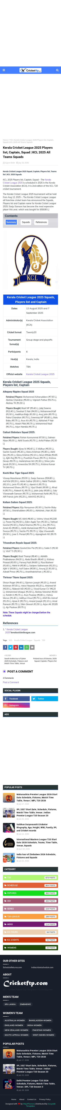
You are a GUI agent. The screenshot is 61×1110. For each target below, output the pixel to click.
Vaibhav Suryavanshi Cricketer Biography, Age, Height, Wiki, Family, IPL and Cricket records (37, 827)
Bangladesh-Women (40, 1020)
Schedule (28, 885)
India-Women (34, 1025)
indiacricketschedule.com (42, 967)
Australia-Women (15, 1020)
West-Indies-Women (43, 1035)
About (21, 1099)
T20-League (28, 916)
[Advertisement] (30, 33)
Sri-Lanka (10, 1004)
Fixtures (28, 893)
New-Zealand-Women (16, 1030)
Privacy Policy (44, 1099)
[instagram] (16, 705)
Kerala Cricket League (23, 640)
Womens (28, 947)
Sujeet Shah (10, 163)
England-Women (14, 1025)
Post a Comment (11, 682)
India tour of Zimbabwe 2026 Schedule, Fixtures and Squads (36, 856)
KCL (10, 640)
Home (5, 140)
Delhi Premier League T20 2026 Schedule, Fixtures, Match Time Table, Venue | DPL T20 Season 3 (36, 1083)
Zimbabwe (25, 1004)
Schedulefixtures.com (12, 967)
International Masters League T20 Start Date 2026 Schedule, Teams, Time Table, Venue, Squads (37, 842)
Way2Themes (28, 1104)
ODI (28, 901)
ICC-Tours (28, 932)
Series (28, 909)
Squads (26, 222)
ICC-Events (28, 940)
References (41, 222)
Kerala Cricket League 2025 (40, 374)
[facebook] (16, 698)
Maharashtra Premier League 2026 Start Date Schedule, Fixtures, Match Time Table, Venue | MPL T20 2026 (37, 797)
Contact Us (31, 1099)
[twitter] (44, 698)
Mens (28, 924)
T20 (11, 140)
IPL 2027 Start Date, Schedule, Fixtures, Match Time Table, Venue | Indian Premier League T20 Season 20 (37, 812)
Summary (11, 222)
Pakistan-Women (42, 1030)
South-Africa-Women (16, 1035)
